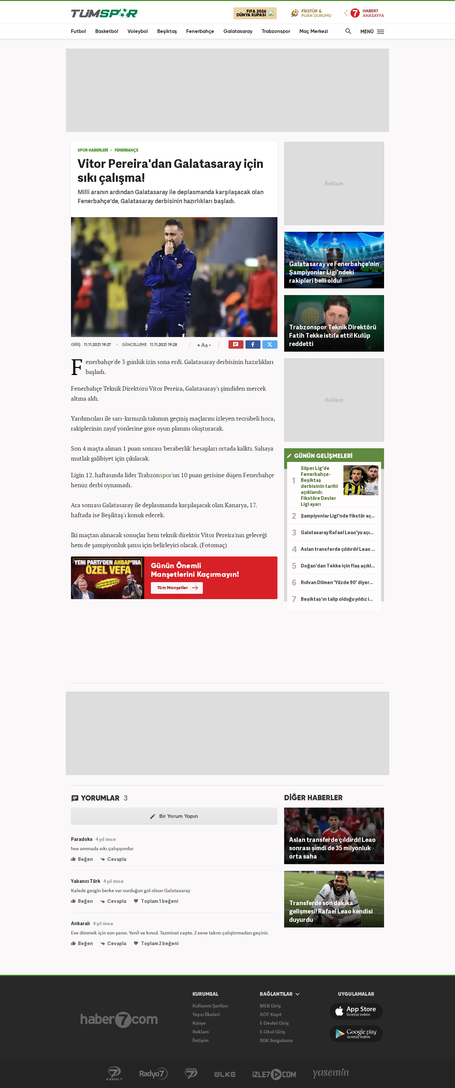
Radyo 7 (154, 1073)
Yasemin (331, 1073)
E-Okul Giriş (272, 1031)
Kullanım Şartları (210, 1005)
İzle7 (274, 1073)
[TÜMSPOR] (104, 12)
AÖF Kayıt (270, 1014)
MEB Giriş (270, 1005)
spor (166, 475)
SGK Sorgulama (276, 1040)
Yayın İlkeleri (206, 1014)
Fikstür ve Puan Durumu (311, 12)
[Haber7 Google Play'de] (356, 1033)
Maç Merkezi (313, 31)
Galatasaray (238, 31)
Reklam (201, 1031)
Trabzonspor (276, 31)
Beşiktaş (167, 31)
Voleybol (138, 31)
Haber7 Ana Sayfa (364, 13)
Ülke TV (225, 1073)
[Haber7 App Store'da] (356, 1011)
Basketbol (106, 31)
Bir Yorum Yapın (178, 816)
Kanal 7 (114, 1073)
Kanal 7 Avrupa (191, 1073)
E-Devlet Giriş (274, 1023)
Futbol (78, 31)
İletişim (201, 1040)
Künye (199, 1023)
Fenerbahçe (200, 31)
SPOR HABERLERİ (93, 151)
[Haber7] (119, 1019)
